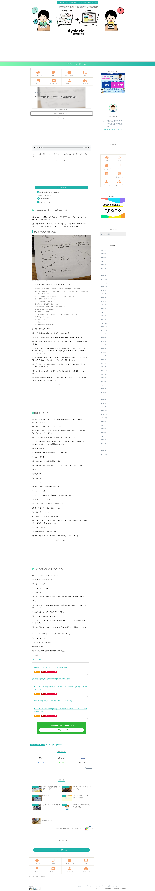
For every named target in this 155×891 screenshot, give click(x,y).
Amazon (37, 671)
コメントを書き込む (61, 850)
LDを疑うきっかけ (45, 198)
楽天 (43, 671)
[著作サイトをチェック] (105, 129)
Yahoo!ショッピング (51, 671)
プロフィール (89, 886)
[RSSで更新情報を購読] (121, 129)
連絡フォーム (111, 886)
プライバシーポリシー (100, 886)
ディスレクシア (35, 744)
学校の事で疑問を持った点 (44, 195)
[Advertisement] (77, 50)
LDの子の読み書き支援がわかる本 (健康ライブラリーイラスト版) (52, 701)
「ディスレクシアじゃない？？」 (48, 202)
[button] (82, 762)
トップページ (81, 886)
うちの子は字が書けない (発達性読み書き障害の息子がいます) (51, 679)
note (125, 886)
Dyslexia (50, 744)
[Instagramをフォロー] (112, 129)
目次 (60, 187)
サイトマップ (119, 886)
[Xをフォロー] (107, 129)
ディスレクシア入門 (38, 659)
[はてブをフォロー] (109, 129)
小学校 (43, 744)
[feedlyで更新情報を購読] (119, 129)
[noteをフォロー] (116, 129)
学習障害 (60, 744)
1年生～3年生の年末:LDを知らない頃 (49, 192)
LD (55, 744)
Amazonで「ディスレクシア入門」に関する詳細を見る (51, 667)
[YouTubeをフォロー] (114, 129)
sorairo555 (113, 116)
